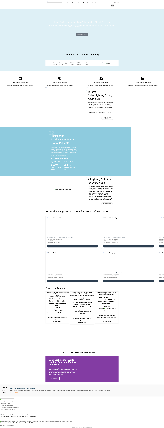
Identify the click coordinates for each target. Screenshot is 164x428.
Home (64, 2)
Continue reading (57, 321)
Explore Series (72, 246)
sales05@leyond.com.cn (18, 392)
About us (89, 2)
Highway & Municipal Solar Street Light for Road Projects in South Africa (82, 304)
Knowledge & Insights (59, 296)
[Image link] (7, 399)
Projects (52, 296)
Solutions (74, 2)
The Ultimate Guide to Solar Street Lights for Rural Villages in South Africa (18, 416)
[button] (47, 369)
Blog (84, 2)
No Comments (10, 419)
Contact (94, 2)
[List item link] (82, 405)
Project (79, 2)
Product (68, 2)
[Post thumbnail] (20, 414)
